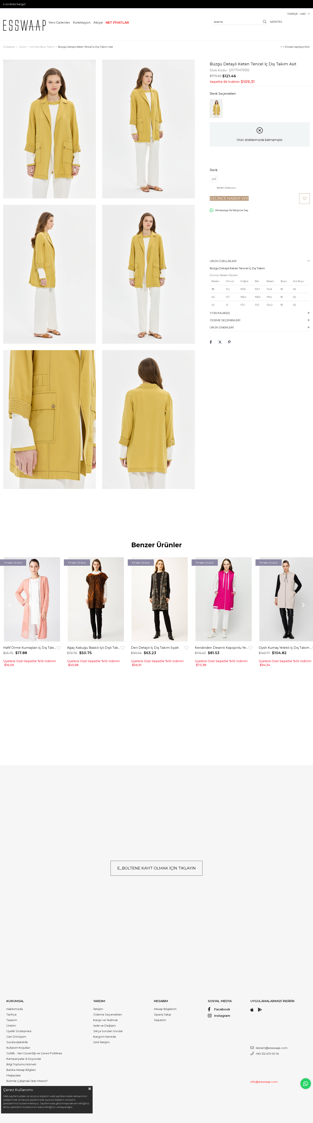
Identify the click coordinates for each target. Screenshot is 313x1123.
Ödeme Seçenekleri (225, 320)
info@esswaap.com (264, 1081)
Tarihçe (11, 1014)
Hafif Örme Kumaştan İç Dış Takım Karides (30, 648)
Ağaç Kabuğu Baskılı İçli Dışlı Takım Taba (94, 648)
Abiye (98, 22)
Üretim (11, 1025)
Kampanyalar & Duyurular (23, 1058)
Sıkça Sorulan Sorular (108, 1031)
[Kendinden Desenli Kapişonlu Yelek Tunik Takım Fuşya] (223, 599)
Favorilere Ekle (59, 648)
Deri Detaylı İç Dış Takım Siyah (155, 648)
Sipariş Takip (162, 1014)
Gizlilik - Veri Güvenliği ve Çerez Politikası (34, 1053)
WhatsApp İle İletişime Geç (231, 210)
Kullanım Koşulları (18, 1047)
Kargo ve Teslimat (105, 1020)
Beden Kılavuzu (226, 187)
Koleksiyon (81, 22)
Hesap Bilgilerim (165, 1009)
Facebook (222, 1009)
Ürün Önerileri (222, 327)
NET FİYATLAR (117, 22)
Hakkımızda (14, 1009)
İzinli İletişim (101, 1042)
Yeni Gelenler (59, 22)
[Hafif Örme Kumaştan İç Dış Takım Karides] (32, 599)
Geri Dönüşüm (16, 1036)
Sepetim (160, 1020)
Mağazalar (13, 1075)
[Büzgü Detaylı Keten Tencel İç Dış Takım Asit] (216, 108)
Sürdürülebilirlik (17, 1042)
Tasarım (11, 1020)
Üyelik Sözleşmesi (18, 1031)
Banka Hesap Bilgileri (21, 1069)
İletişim (98, 1009)
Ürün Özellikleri (223, 261)
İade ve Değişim (104, 1025)
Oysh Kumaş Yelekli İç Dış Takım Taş (285, 648)
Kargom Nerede (104, 1036)
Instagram (222, 1016)
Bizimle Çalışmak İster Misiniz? (27, 1081)
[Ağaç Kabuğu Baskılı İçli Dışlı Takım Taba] (96, 599)
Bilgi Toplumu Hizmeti (21, 1064)
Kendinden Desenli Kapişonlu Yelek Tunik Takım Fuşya (221, 648)
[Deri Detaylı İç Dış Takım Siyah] (159, 599)
